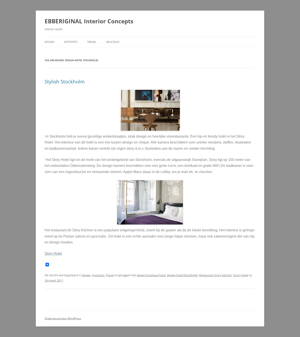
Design (49, 42)
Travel (91, 42)
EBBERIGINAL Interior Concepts (89, 21)
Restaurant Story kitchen (215, 275)
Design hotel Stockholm (182, 275)
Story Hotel (240, 275)
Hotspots (71, 42)
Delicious (112, 42)
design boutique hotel (151, 275)
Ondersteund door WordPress (63, 318)
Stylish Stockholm (65, 81)
